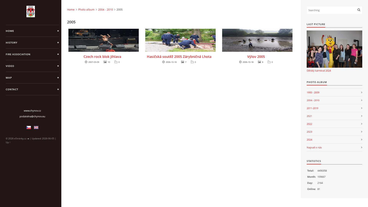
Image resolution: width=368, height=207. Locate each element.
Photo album (86, 9)
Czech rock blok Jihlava (102, 56)
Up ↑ (8, 142)
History (11, 42)
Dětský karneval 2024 (319, 70)
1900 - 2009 (313, 92)
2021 (309, 116)
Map (9, 77)
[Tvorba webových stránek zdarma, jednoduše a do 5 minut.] (28, 139)
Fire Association (18, 54)
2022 (309, 124)
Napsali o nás (314, 147)
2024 (309, 139)
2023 (309, 131)
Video (10, 66)
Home (10, 31)
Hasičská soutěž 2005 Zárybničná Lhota (179, 56)
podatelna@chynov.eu (32, 116)
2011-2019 (312, 108)
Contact (12, 89)
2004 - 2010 (105, 9)
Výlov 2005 (256, 56)
